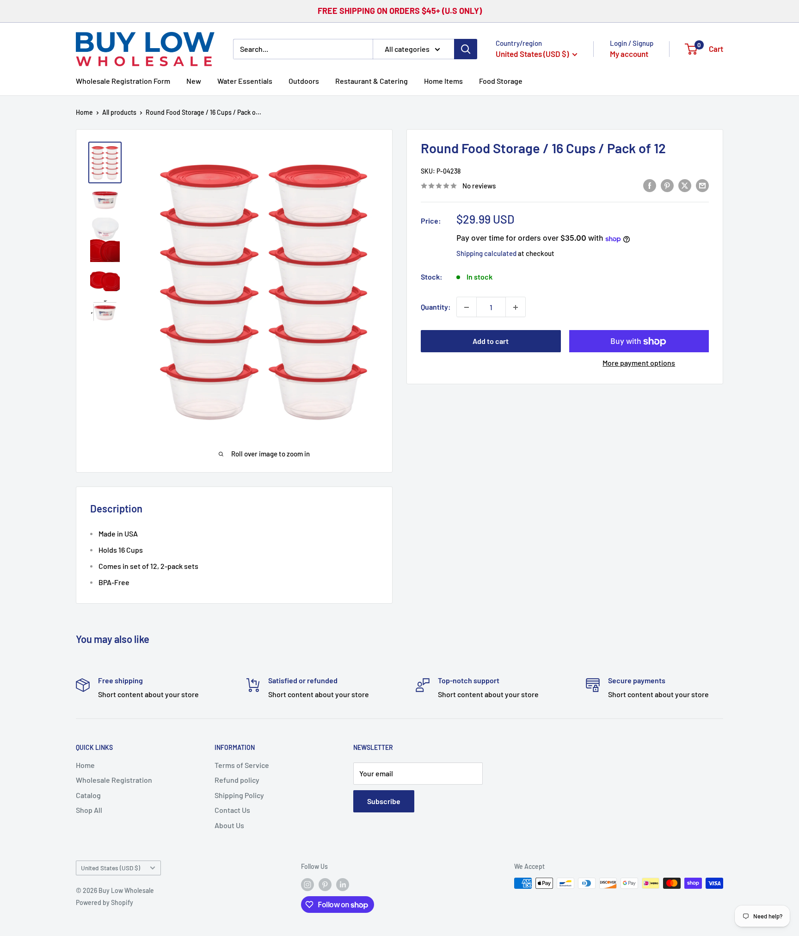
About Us (229, 825)
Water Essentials (244, 80)
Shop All (89, 809)
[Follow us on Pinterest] (325, 884)
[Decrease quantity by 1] (466, 307)
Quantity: (436, 307)
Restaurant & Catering (371, 80)
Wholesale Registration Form (123, 80)
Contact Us (232, 809)
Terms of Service (242, 765)
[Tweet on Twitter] (684, 185)
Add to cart (491, 341)
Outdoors (304, 80)
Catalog (88, 795)
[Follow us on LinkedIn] (342, 884)
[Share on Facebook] (649, 185)
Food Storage (500, 80)
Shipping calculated (486, 254)
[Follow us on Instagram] (307, 884)
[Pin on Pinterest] (667, 185)
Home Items (443, 80)
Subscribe (383, 801)
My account (629, 53)
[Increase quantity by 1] (515, 307)
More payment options (638, 363)
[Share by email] (702, 185)
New (193, 80)
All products (119, 112)
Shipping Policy (239, 795)
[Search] (465, 48)
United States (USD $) (110, 868)
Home (84, 112)
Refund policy (237, 779)
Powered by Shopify (104, 902)
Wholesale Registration (114, 779)
